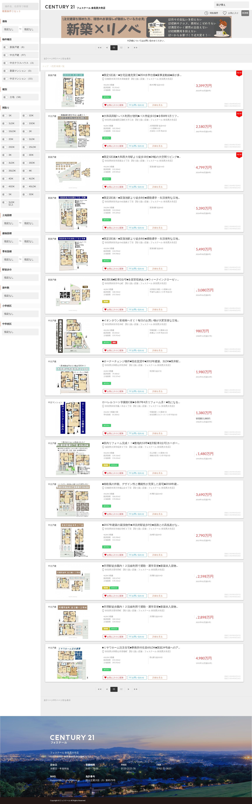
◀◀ (99, 48)
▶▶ (136, 48)
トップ (45, 66)
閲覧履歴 (214, 13)
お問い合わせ (138, 105)
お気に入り (233, 13)
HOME (245, 13)
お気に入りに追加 (115, 105)
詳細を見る (157, 105)
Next (97, 131)
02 (121, 48)
